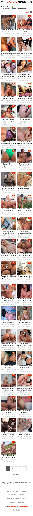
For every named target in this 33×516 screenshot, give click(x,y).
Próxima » (17, 474)
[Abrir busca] (31, 2)
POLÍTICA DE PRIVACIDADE (16, 498)
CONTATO (10, 491)
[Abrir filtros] (2, 12)
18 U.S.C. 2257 (12, 495)
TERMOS (22, 495)
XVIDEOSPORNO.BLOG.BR (19, 506)
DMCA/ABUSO (21, 491)
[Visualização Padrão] (27, 12)
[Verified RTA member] (16, 510)
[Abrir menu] (2, 2)
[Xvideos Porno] (16, 2)
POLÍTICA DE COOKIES (16, 502)
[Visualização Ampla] (30, 12)
